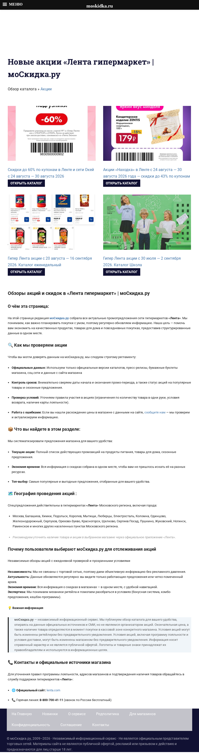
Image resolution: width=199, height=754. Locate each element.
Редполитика (107, 714)
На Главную (22, 714)
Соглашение (71, 725)
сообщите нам (155, 412)
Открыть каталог (26, 183)
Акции (46, 89)
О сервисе (77, 714)
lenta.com (53, 690)
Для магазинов (142, 714)
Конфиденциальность (31, 725)
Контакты (100, 725)
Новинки (50, 714)
